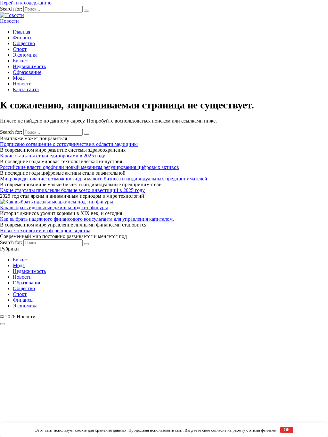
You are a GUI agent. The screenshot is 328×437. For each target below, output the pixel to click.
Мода (19, 78)
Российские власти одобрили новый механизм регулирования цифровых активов (89, 167)
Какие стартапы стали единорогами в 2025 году (52, 155)
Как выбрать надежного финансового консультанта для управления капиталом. (87, 219)
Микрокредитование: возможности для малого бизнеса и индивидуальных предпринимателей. (104, 178)
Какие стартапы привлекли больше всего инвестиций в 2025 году (72, 190)
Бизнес (20, 60)
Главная (21, 32)
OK (287, 429)
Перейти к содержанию (26, 2)
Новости (9, 21)
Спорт (20, 49)
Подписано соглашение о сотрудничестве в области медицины (69, 144)
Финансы (23, 37)
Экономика (25, 55)
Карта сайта (26, 89)
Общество (24, 43)
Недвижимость (29, 66)
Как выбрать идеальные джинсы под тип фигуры (54, 207)
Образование (27, 72)
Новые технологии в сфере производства (45, 230)
